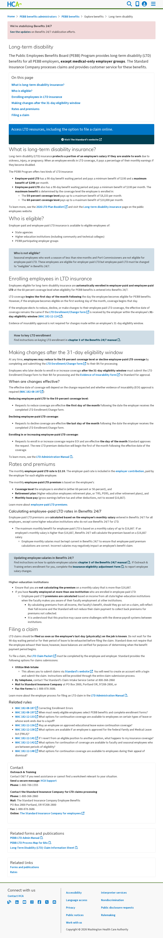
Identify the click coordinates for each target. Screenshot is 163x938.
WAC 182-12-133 (25, 717)
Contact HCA (16, 896)
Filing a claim (20, 115)
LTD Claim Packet (42, 656)
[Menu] (153, 4)
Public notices (75, 915)
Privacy (70, 908)
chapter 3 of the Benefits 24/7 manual (92, 340)
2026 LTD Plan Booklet (50, 207)
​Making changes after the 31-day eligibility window (45, 103)
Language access (76, 900)
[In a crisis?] (137, 4)
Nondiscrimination (112, 900)
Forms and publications (24, 867)
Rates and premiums (25, 109)
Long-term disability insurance (102, 207)
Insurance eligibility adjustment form (96, 567)
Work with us (74, 923)
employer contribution (130, 471)
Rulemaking (108, 915)
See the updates (20, 32)
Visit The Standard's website (81, 139)
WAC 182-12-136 (25, 725)
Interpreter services (114, 893)
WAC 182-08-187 (25, 708)
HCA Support (49, 781)
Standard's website (77, 672)
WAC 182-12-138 (25, 730)
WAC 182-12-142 (25, 743)
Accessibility (74, 893)
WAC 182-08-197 (30, 392)
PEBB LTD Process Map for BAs (29, 843)
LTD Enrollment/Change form (67, 312)
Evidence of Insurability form (98, 375)
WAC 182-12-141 (25, 738)
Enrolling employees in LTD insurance (36, 97)
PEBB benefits (70, 17)
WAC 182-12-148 (25, 751)
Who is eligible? (21, 91)
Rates (13, 872)
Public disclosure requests (117, 908)
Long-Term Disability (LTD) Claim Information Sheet (42, 848)
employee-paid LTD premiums (49, 505)
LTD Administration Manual (52, 457)
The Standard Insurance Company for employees (50, 813)
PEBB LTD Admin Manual (24, 838)
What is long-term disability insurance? (37, 85)
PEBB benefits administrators (38, 17)
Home (11, 16)
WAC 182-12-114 (48, 316)
